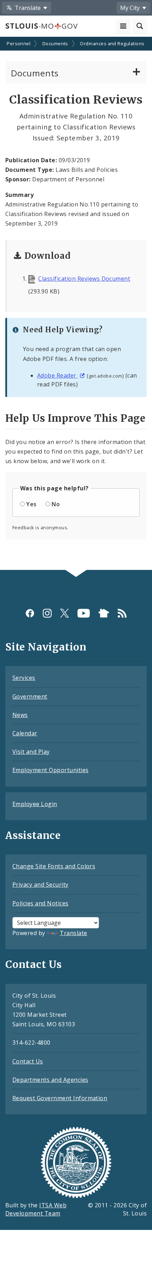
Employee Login (34, 804)
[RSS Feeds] (122, 613)
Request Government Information (59, 1098)
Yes (31, 504)
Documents (55, 43)
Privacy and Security (40, 884)
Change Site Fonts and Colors (53, 866)
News (20, 715)
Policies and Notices (40, 903)
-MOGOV (41, 26)
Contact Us (27, 1061)
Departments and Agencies (50, 1080)
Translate (73, 933)
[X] (64, 613)
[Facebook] (29, 613)
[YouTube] (83, 613)
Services (23, 678)
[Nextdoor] (103, 613)
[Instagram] (47, 613)
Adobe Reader (57, 375)
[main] (76, 304)
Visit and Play (31, 751)
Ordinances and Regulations (112, 43)
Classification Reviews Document (84, 278)
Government (29, 696)
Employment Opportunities (50, 770)
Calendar (24, 733)
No (56, 504)
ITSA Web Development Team (35, 1209)
